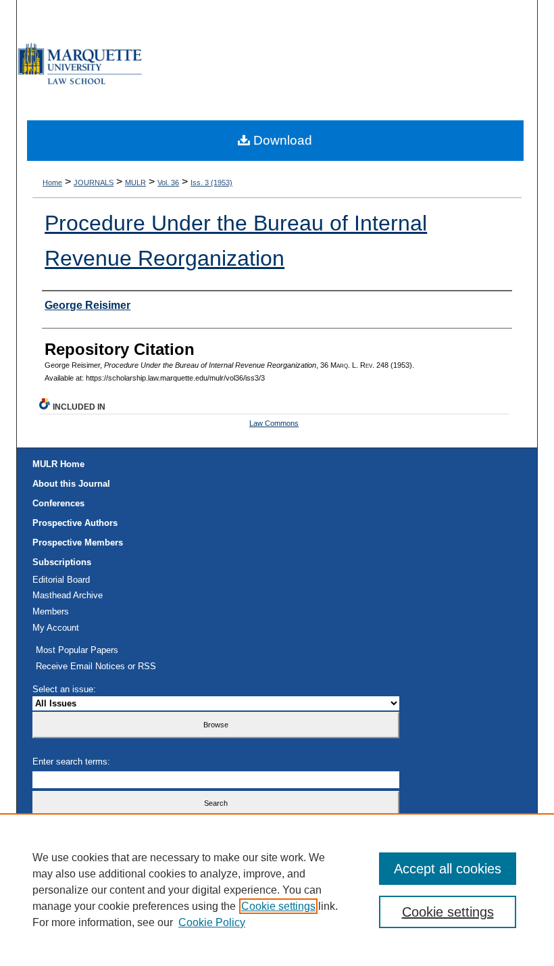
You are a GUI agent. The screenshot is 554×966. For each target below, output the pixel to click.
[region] (277, 889)
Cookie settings (278, 906)
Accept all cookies (447, 868)
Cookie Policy (211, 922)
